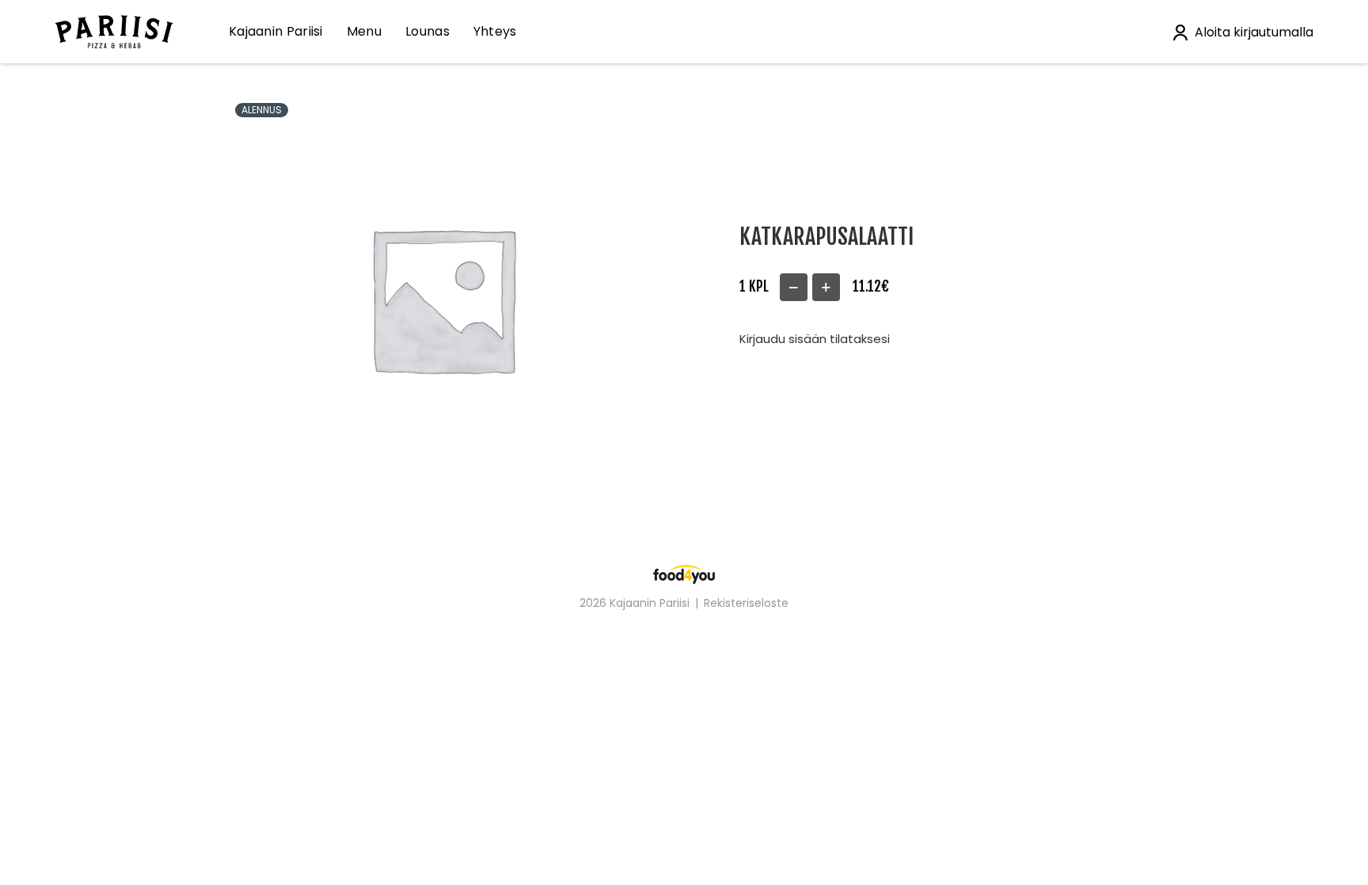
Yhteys (495, 31)
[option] (442, 298)
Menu (364, 31)
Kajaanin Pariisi (276, 31)
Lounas (427, 31)
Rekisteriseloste (746, 603)
